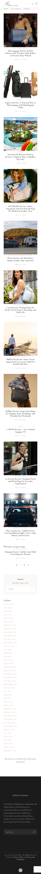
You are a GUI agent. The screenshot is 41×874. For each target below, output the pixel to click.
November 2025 (10, 635)
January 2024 (9, 712)
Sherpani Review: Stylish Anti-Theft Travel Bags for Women (20, 553)
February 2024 (10, 709)
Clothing (17, 48)
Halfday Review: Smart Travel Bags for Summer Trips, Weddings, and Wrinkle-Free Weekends (20, 413)
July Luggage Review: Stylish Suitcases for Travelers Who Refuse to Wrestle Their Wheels (20, 53)
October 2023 (9, 723)
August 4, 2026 (20, 59)
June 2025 (8, 653)
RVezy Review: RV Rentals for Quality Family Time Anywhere (20, 259)
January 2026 (9, 628)
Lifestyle (13, 255)
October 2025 (9, 639)
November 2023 (10, 719)
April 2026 (8, 618)
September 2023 (10, 726)
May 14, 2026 (20, 435)
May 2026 (7, 615)
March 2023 (9, 747)
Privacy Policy (18, 857)
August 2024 (9, 688)
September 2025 (10, 642)
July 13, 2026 (20, 163)
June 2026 (8, 611)
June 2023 (8, 736)
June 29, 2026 (20, 316)
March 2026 (9, 621)
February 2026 (10, 625)
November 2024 (10, 677)
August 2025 (9, 646)
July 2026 (8, 608)
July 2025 (8, 649)
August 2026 (9, 604)
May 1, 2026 (20, 539)
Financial (17, 528)
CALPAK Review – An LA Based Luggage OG (20, 430)
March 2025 (9, 663)
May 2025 (7, 656)
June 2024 (8, 695)
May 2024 (7, 698)
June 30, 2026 (20, 264)
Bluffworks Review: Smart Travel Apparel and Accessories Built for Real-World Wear (20, 361)
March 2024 (9, 705)
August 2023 (9, 729)
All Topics (16, 9)
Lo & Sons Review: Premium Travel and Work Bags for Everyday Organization (20, 481)
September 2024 (11, 684)
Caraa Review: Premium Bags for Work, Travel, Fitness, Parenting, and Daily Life (20, 310)
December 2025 (10, 632)
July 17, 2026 (20, 111)
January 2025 (9, 670)
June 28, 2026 (20, 368)
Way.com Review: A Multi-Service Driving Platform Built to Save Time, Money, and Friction (20, 533)
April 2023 (8, 743)
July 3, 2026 (20, 215)
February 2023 (10, 750)
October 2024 (10, 681)
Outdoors (21, 255)
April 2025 (8, 660)
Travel (25, 48)
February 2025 (10, 667)
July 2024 (8, 691)
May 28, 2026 (20, 420)
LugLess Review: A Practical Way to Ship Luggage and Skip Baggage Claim (20, 105)
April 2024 (8, 702)
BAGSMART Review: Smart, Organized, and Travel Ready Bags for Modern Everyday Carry (20, 208)
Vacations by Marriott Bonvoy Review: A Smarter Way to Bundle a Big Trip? (20, 156)
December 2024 (10, 674)
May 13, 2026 (20, 487)
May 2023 (7, 740)
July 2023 (8, 733)
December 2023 (10, 715)
